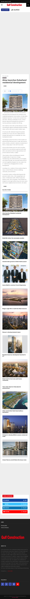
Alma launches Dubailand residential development (11, 214)
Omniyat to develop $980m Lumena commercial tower (14, 435)
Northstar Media (15, 597)
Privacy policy (4, 525)
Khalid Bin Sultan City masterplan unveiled (13, 238)
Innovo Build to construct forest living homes (14, 285)
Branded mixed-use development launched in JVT (14, 355)
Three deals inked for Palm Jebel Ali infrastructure (11, 387)
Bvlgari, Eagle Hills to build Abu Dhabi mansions (14, 308)
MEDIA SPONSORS (5, 9)
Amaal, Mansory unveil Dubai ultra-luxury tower (14, 460)
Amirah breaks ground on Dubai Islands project (14, 261)
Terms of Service (5, 527)
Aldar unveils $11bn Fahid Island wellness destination (12, 411)
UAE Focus (4, 77)
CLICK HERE (10, 571)
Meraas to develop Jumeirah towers (11, 332)
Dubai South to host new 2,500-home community (12, 379)
